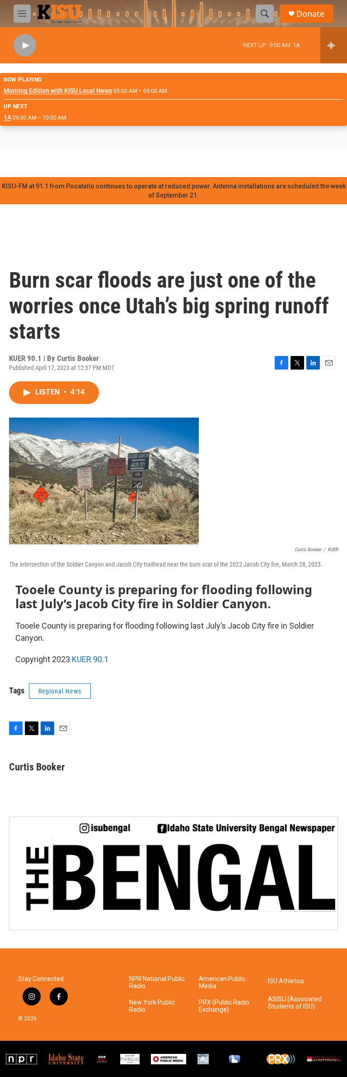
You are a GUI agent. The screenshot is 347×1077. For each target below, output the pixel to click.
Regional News (59, 691)
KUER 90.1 (90, 659)
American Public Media (222, 983)
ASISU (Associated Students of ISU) (295, 1003)
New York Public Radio (152, 1006)
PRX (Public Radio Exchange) (224, 1006)
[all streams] (333, 45)
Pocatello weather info (144, 163)
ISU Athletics (286, 981)
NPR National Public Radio (157, 983)
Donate (310, 14)
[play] (25, 45)
